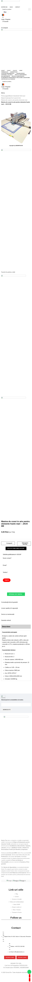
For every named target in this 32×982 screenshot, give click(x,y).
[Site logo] (10, 3)
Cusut (23, 96)
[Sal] (16, 881)
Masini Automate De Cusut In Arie (11, 98)
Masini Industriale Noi (15, 96)
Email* (5, 565)
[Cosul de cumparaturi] (1, 91)
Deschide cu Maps (22, 957)
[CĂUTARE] (29, 9)
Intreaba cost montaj (15, 594)
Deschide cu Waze (10, 957)
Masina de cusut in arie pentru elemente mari (14, 100)
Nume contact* (7, 558)
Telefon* (5, 572)
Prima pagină (5, 96)
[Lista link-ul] (16, 904)
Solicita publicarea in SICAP (15, 548)
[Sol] (22, 881)
